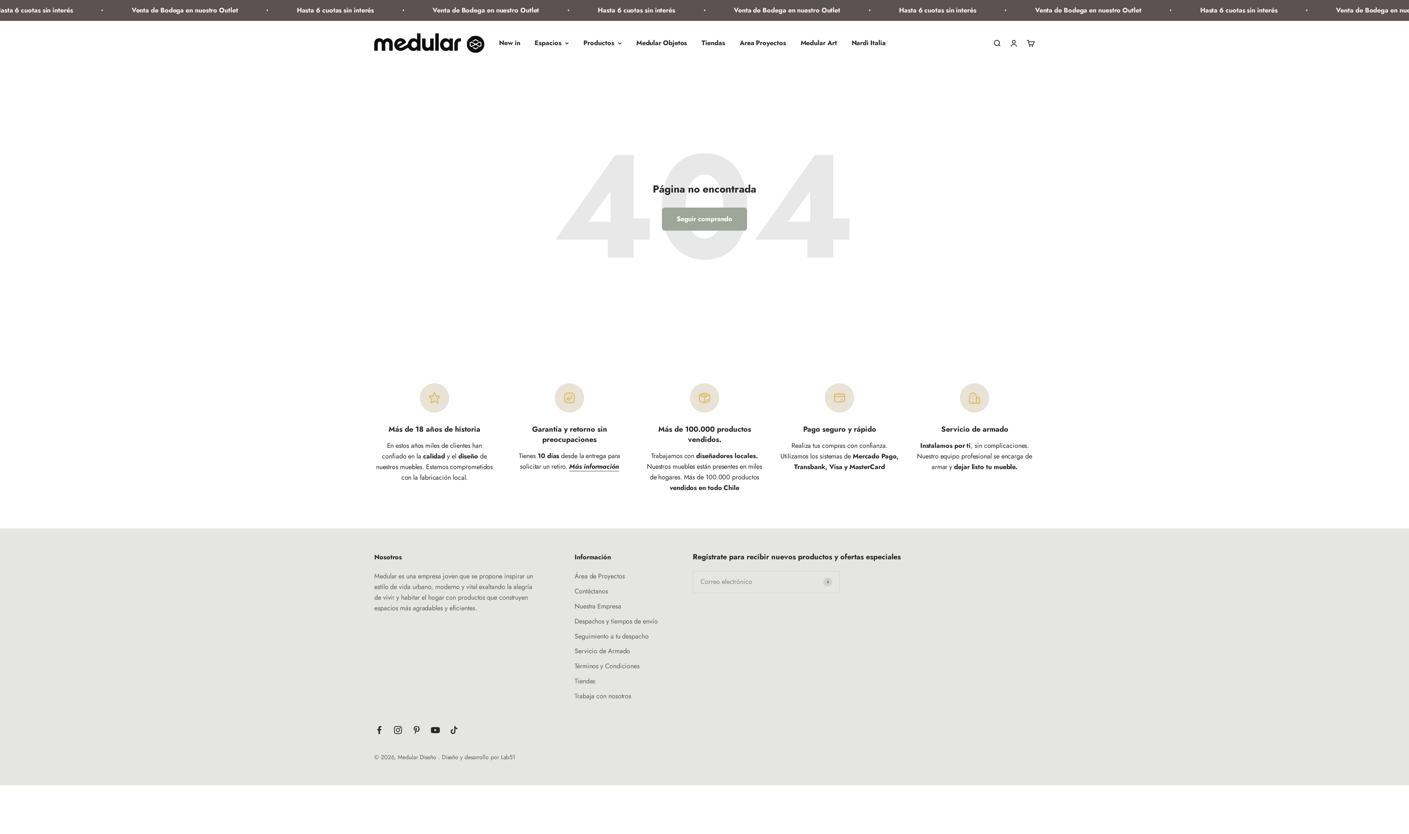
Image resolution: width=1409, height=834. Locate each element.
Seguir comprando (705, 219)
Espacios (548, 43)
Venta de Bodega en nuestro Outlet (145, 10)
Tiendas (713, 43)
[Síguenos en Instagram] (398, 730)
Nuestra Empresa (598, 606)
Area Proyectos (763, 43)
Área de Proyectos (600, 576)
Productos (598, 43)
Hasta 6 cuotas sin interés (296, 10)
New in (509, 43)
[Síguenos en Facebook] (379, 730)
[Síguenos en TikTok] (454, 730)
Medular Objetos (661, 43)
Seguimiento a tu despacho (612, 636)
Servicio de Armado (602, 651)
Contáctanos (591, 591)
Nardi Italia (869, 43)
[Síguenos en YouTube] (435, 730)
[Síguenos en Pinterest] (417, 730)
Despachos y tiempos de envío (616, 621)
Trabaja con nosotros (603, 696)
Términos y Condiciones (607, 666)
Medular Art (819, 43)
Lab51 (508, 757)
